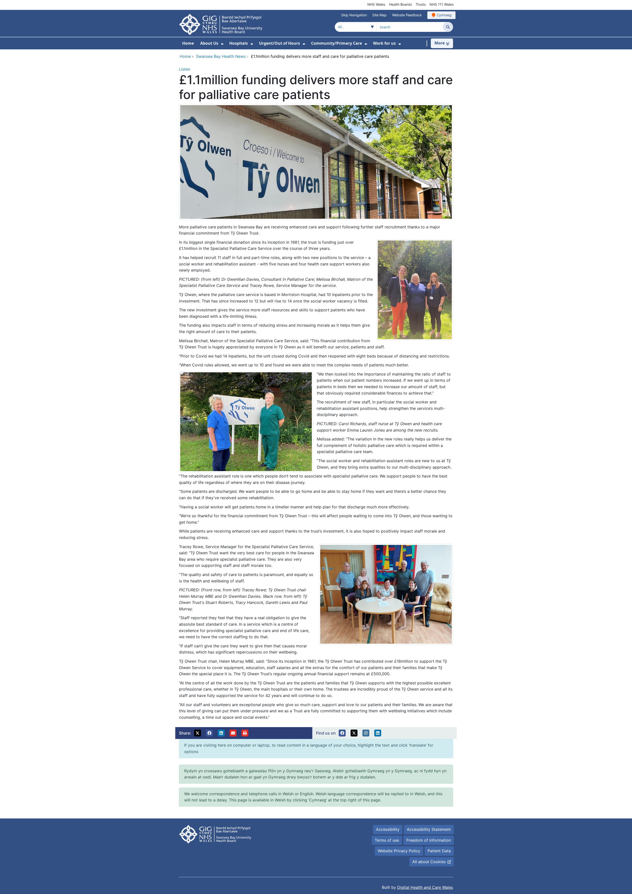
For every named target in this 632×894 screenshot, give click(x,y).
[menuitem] (222, 44)
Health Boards (400, 4)
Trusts (421, 4)
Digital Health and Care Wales (425, 887)
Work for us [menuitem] (384, 43)
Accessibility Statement (429, 829)
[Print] (245, 733)
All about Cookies (429, 861)
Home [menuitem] (188, 43)
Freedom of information (428, 840)
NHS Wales (376, 4)
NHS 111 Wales (442, 4)
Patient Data (439, 850)
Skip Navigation (354, 15)
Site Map (379, 15)
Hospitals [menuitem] (238, 43)
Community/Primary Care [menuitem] (336, 43)
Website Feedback (407, 15)
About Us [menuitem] (209, 43)
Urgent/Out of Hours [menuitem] (279, 43)
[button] (197, 733)
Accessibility (387, 829)
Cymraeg (444, 15)
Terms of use (387, 840)
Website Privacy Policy (399, 850)
